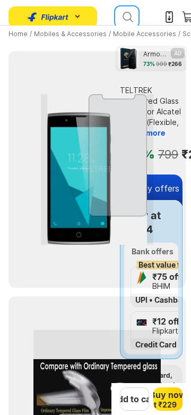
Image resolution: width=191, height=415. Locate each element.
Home (18, 34)
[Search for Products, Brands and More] (126, 17)
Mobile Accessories (144, 34)
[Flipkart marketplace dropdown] (48, 17)
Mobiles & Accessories (70, 34)
